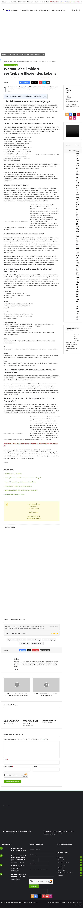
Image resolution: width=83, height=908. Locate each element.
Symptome (57, 10)
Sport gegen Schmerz (49, 720)
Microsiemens (37, 643)
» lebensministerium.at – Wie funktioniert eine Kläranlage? (20, 490)
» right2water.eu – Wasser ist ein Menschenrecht (18, 486)
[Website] (15, 669)
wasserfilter (25, 643)
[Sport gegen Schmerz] (51, 714)
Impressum (57, 902)
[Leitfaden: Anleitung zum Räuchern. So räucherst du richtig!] (70, 249)
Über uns (42, 1)
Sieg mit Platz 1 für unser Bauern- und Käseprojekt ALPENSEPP (30, 721)
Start (6, 61)
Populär (77, 145)
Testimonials (61, 857)
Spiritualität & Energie (63, 862)
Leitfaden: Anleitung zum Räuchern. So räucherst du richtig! (18, 876)
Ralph (8, 78)
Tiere (49, 10)
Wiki (47, 1)
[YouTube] (17, 669)
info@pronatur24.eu (72, 101)
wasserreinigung (49, 640)
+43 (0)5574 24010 (68, 97)
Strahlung (15, 10)
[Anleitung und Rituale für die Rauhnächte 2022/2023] (70, 222)
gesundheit (12, 640)
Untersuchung (22, 1)
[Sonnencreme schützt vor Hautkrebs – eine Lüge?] (12, 714)
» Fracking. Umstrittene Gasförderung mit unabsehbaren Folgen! (22, 478)
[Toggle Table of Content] (44, 96)
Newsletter (30, 1)
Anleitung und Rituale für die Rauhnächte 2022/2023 (18, 867)
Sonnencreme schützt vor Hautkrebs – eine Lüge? (11, 720)
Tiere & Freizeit (61, 860)
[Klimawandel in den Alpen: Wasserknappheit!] (70, 154)
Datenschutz (73, 902)
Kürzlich (68, 145)
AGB (67, 902)
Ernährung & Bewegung (23, 61)
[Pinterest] (40, 82)
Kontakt (36, 1)
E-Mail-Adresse (8, 766)
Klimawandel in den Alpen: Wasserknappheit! (77, 160)
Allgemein (60, 875)
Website (35, 766)
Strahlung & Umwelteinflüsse (65, 872)
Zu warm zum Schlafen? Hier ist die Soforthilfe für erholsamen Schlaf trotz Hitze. (77, 194)
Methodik (43, 10)
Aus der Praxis (61, 870)
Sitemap (79, 902)
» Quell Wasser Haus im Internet (13, 474)
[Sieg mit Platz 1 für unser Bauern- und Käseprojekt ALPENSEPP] (31, 714)
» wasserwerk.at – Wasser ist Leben (14, 494)
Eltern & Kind (34, 10)
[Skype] (44, 82)
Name (6, 759)
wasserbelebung (34, 640)
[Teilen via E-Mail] (48, 82)
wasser (22, 640)
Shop (63, 10)
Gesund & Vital (24, 10)
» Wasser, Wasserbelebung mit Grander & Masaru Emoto (20, 482)
